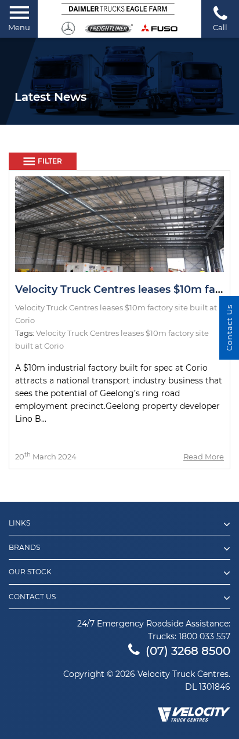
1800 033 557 (204, 636)
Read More (203, 456)
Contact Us (32, 597)
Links (19, 523)
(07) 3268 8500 (188, 651)
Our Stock (30, 572)
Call (220, 27)
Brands (24, 548)
